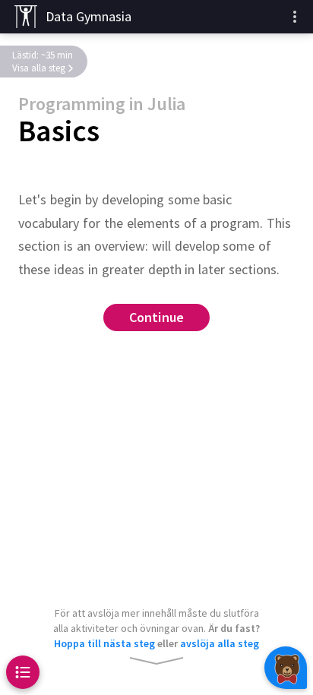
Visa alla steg (38, 68)
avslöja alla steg (219, 643)
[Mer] (295, 16)
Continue (157, 318)
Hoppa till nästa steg (104, 643)
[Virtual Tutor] (285, 667)
